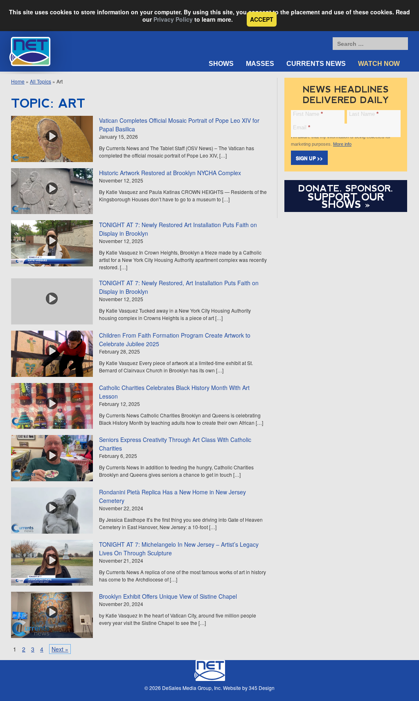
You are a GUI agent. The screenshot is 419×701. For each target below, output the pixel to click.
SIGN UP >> (309, 158)
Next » (60, 649)
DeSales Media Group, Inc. (192, 687)
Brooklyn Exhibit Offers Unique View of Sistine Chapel (168, 596)
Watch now (379, 63)
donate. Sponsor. (345, 188)
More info (342, 144)
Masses (260, 63)
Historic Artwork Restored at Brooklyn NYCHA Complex (170, 173)
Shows (221, 63)
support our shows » (346, 200)
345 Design (262, 687)
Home (18, 81)
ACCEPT (261, 19)
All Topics (40, 81)
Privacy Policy (173, 19)
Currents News (316, 63)
